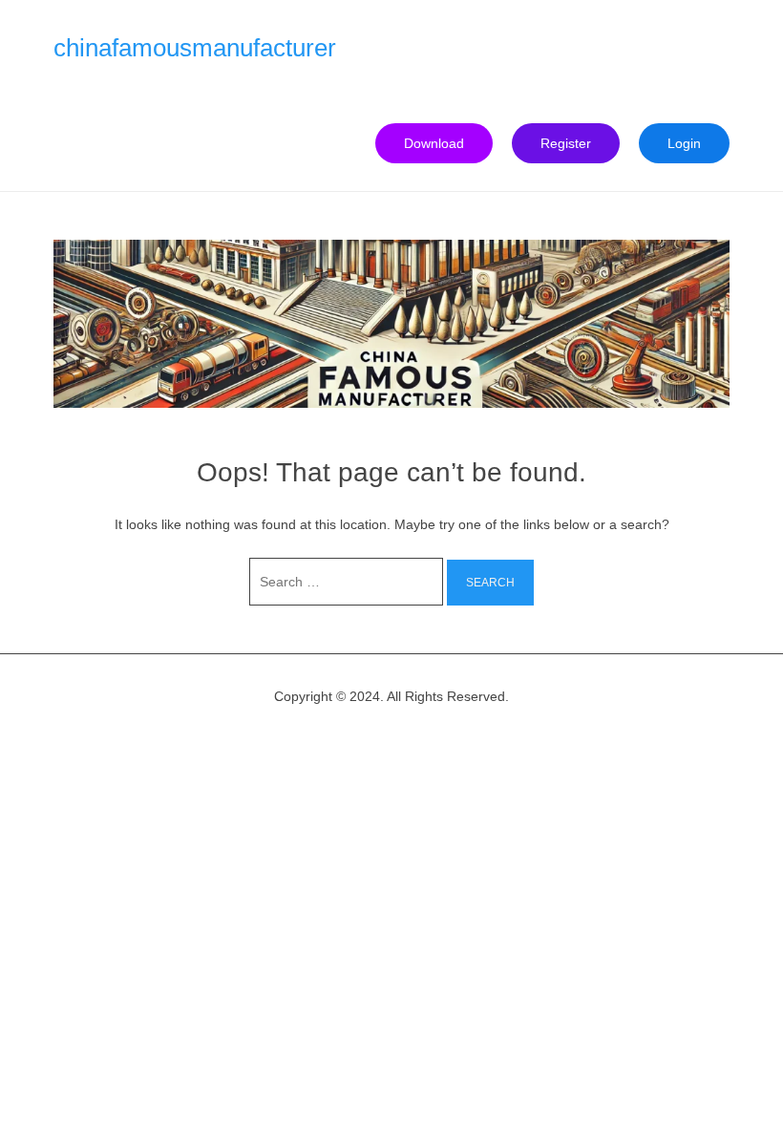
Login (684, 143)
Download (434, 143)
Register (565, 143)
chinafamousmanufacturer (194, 47)
